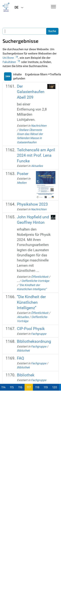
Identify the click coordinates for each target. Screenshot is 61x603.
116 (20, 387)
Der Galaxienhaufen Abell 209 (30, 92)
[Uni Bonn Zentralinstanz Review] (6, 7)
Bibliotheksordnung (34, 341)
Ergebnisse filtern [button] (36, 74)
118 (37, 387)
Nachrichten (38, 125)
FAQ (20, 358)
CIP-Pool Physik (31, 328)
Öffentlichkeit (39, 276)
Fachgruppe (38, 333)
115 (12, 387)
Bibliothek (23, 350)
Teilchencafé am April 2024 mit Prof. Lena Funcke (36, 155)
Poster (22, 173)
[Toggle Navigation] (53, 6)
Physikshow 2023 (32, 204)
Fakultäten (9, 62)
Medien (21, 182)
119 (46, 387)
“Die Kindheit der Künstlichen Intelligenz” (31, 302)
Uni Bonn (8, 57)
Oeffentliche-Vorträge (35, 280)
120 (54, 387)
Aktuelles (37, 166)
